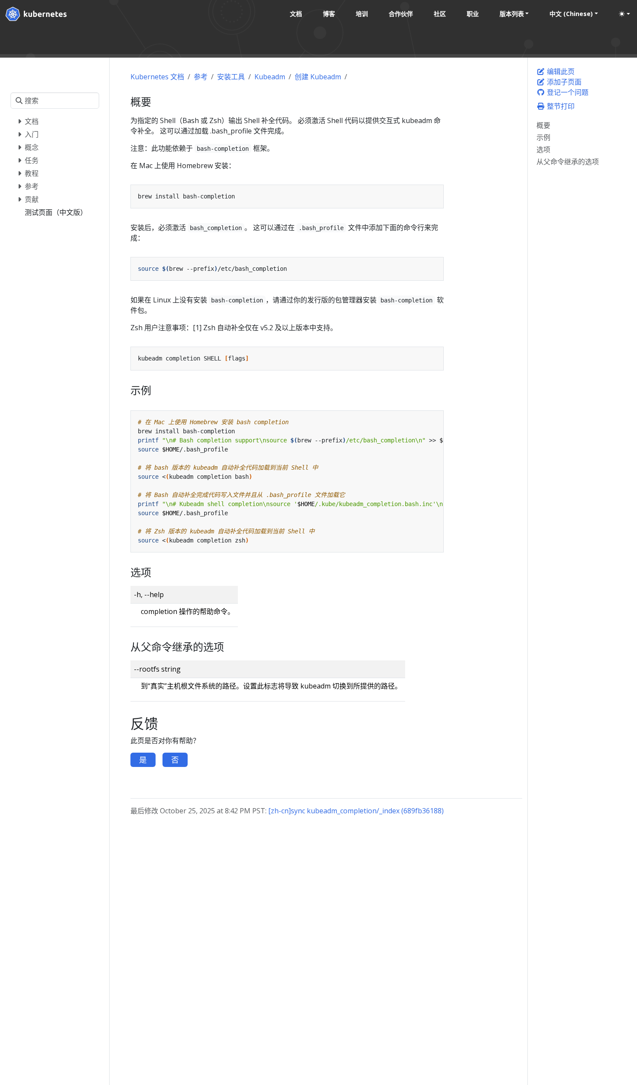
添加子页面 (563, 82)
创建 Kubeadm (318, 76)
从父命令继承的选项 (567, 161)
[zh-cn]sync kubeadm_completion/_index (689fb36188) (356, 810)
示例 (543, 137)
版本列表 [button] (512, 14)
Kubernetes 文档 (157, 76)
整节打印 (560, 106)
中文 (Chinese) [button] (571, 14)
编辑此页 (560, 71)
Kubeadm (269, 76)
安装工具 (231, 76)
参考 (201, 76)
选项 (543, 149)
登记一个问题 (566, 92)
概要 (543, 125)
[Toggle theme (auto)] (624, 14)
